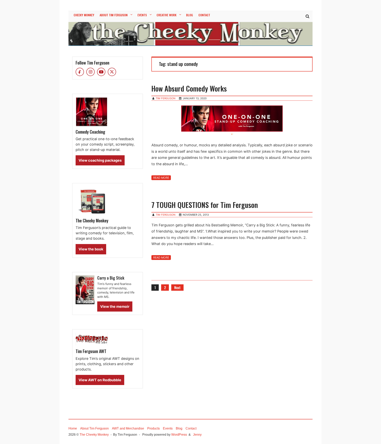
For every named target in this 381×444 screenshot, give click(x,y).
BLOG (189, 15)
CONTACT (204, 15)
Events (142, 15)
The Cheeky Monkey (94, 434)
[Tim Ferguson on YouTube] (101, 72)
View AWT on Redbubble (100, 380)
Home (72, 428)
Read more (161, 177)
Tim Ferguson (165, 98)
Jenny (197, 434)
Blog (179, 428)
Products (153, 428)
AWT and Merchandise (128, 428)
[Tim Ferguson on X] (112, 72)
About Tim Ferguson (114, 15)
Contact (191, 428)
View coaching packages (100, 160)
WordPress (179, 434)
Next (177, 287)
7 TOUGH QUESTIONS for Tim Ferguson (204, 204)
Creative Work (166, 15)
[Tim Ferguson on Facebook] (80, 72)
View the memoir (114, 306)
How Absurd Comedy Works (189, 88)
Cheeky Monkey (84, 15)
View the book (91, 249)
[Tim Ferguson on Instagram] (90, 72)
